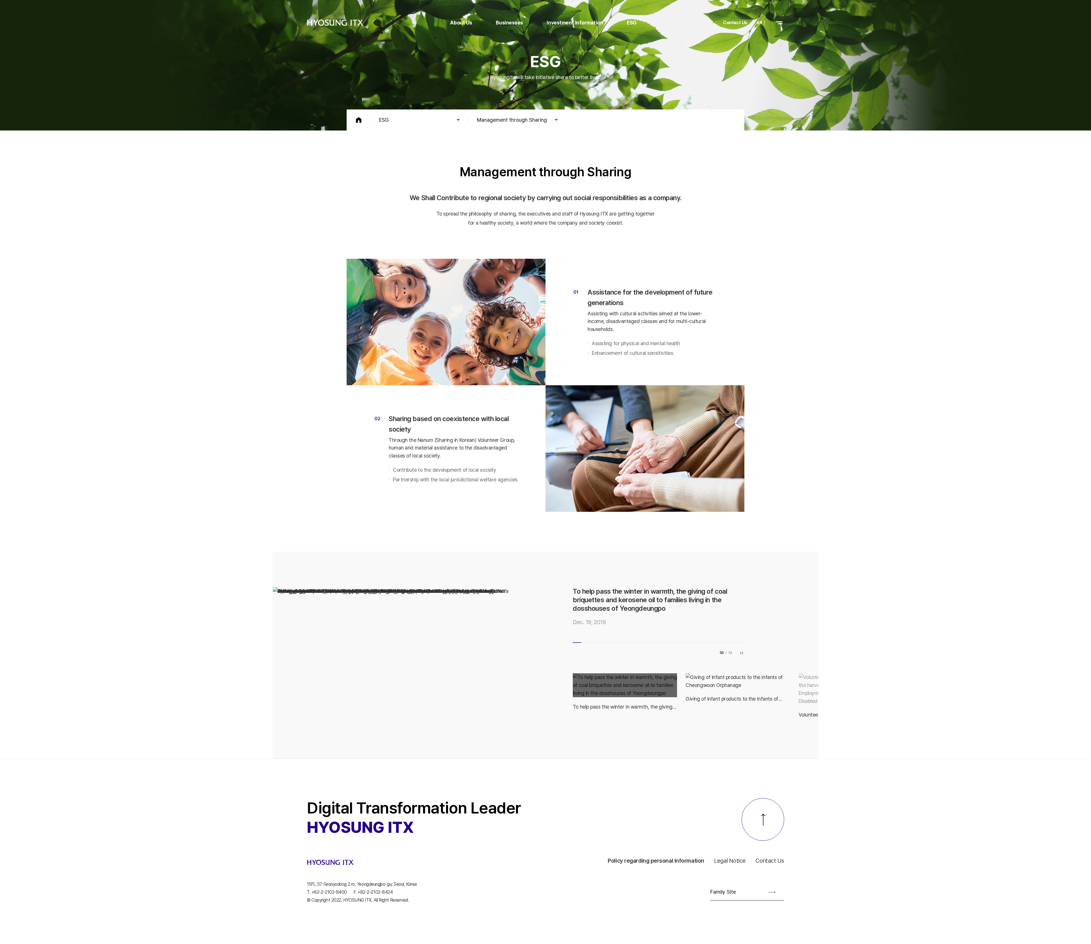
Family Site (723, 883)
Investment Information (575, 23)
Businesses (509, 23)
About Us (461, 23)
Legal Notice (730, 852)
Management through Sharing (512, 120)
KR (759, 22)
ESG (632, 23)
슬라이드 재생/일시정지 (741, 644)
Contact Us (735, 22)
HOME (358, 120)
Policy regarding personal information (656, 852)
